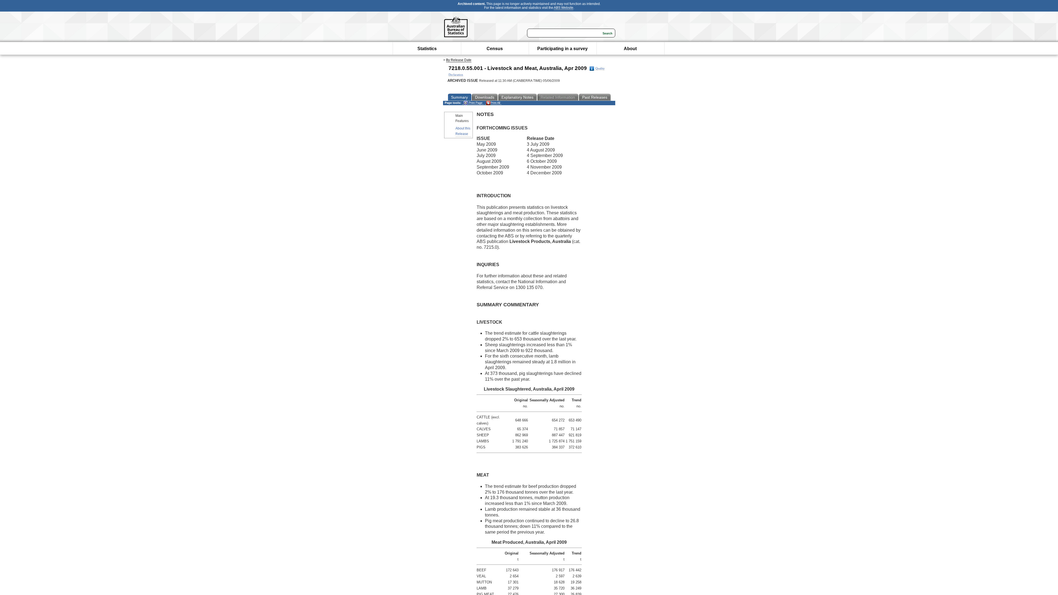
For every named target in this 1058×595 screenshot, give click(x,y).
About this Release (462, 131)
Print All (495, 102)
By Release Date (458, 60)
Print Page (475, 102)
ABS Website (563, 8)
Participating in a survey (562, 48)
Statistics (427, 48)
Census (495, 48)
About (630, 48)
